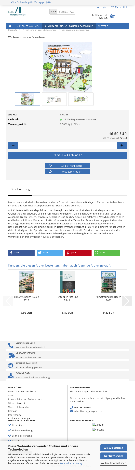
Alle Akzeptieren (113, 447)
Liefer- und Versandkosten (22, 391)
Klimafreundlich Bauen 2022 (26, 298)
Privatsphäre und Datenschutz (25, 399)
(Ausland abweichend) (87, 119)
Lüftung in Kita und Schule (67, 298)
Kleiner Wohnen (29, 26)
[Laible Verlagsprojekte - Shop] (26, 11)
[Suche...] (72, 12)
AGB (10, 395)
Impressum (14, 414)
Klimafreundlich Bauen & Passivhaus (70, 26)
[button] (13, 145)
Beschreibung (20, 189)
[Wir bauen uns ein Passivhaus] (67, 66)
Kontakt (12, 411)
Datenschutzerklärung (71, 463)
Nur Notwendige (113, 455)
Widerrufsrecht (16, 403)
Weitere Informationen (113, 463)
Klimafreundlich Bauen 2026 (108, 298)
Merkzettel (120, 7)
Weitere (103, 26)
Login (103, 7)
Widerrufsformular (18, 407)
